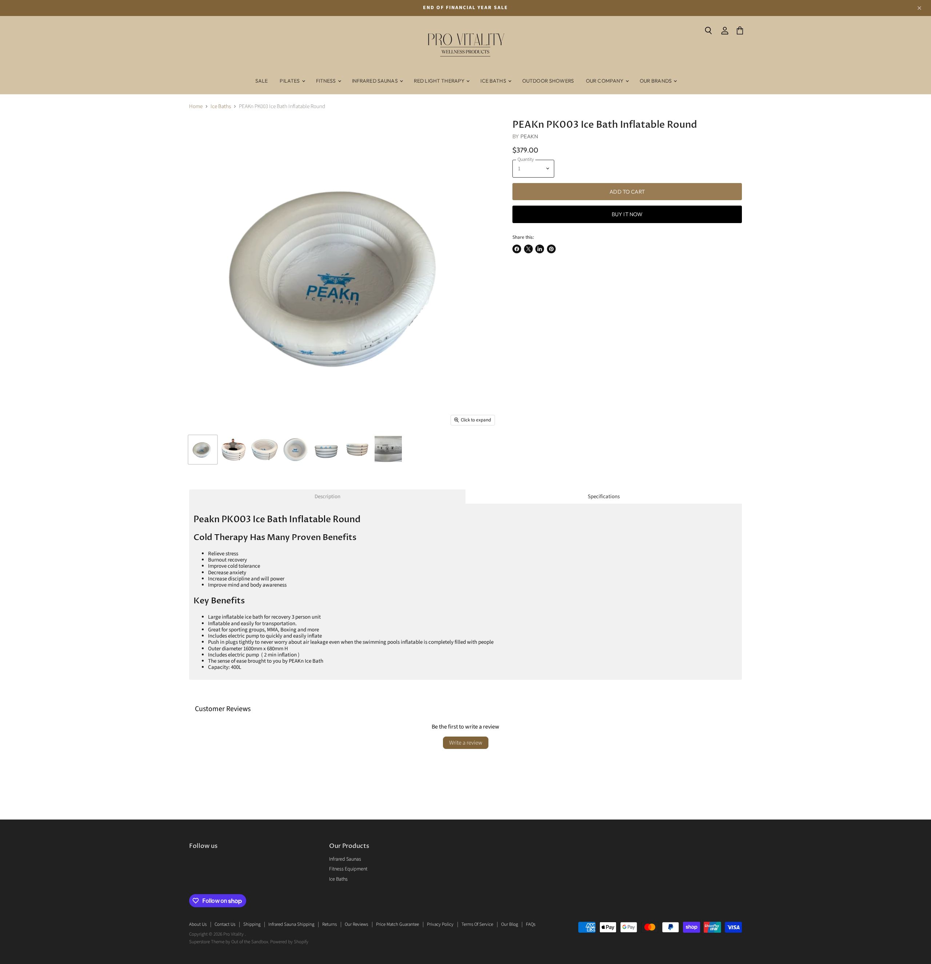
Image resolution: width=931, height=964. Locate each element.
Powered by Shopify (289, 942)
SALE (261, 81)
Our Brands (656, 81)
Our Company (605, 81)
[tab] (327, 496)
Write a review (465, 743)
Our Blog (509, 924)
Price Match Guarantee (397, 924)
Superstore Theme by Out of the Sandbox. (229, 942)
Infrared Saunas (375, 81)
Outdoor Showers (548, 81)
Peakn (529, 136)
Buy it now (627, 214)
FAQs (530, 924)
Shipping (251, 924)
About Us (198, 924)
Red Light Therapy (440, 81)
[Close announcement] (919, 8)
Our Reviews (356, 924)
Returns (329, 924)
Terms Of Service (477, 924)
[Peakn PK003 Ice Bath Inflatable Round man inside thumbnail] (233, 449)
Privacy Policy (440, 924)
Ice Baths (493, 81)
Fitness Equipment (348, 869)
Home (196, 106)
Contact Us (225, 924)
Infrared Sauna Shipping (291, 924)
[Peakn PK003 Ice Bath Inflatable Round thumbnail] (202, 449)
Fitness (326, 81)
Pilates (290, 81)
